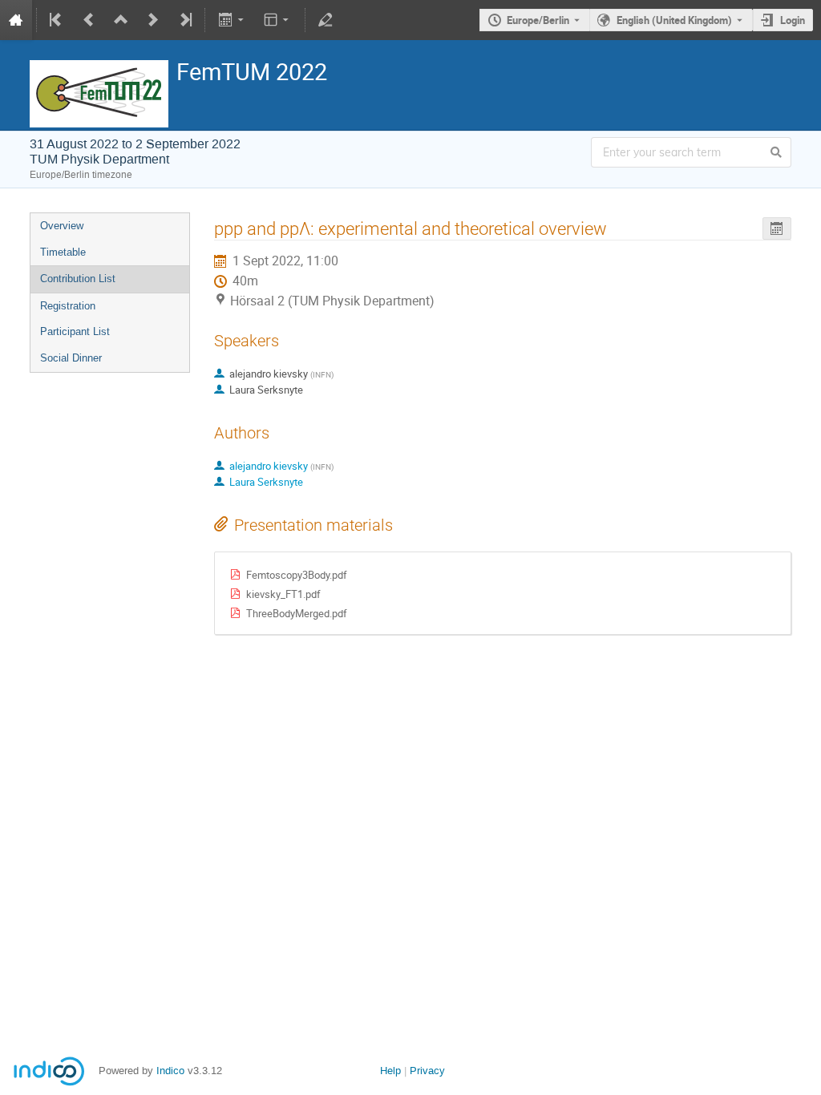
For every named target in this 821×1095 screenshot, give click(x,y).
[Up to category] (121, 20)
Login (792, 20)
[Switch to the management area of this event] (325, 20)
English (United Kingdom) (674, 20)
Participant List (75, 331)
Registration (67, 306)
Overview (61, 226)
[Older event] (89, 20)
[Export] (232, 20)
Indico (170, 1070)
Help (390, 1070)
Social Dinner (71, 358)
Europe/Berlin (538, 20)
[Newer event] (153, 20)
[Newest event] (184, 20)
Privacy (427, 1070)
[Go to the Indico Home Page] (16, 20)
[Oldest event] (57, 20)
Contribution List (77, 279)
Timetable (63, 252)
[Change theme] (278, 20)
